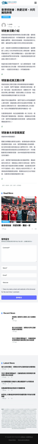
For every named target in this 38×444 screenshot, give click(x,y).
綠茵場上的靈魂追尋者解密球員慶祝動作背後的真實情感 (18, 395)
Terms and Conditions (23, 440)
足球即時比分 (29, 437)
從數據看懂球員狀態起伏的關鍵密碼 (13, 388)
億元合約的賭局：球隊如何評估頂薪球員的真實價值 (24, 328)
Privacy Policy (12, 440)
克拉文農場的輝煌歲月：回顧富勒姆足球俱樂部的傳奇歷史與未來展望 (24, 339)
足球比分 (23, 437)
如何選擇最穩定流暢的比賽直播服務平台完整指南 (17, 382)
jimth (10, 24)
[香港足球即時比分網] (9, 2)
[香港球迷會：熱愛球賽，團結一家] (19, 209)
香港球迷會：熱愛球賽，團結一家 (15, 225)
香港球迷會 (6, 17)
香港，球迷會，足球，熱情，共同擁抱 (11, 185)
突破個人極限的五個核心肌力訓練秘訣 (24, 318)
